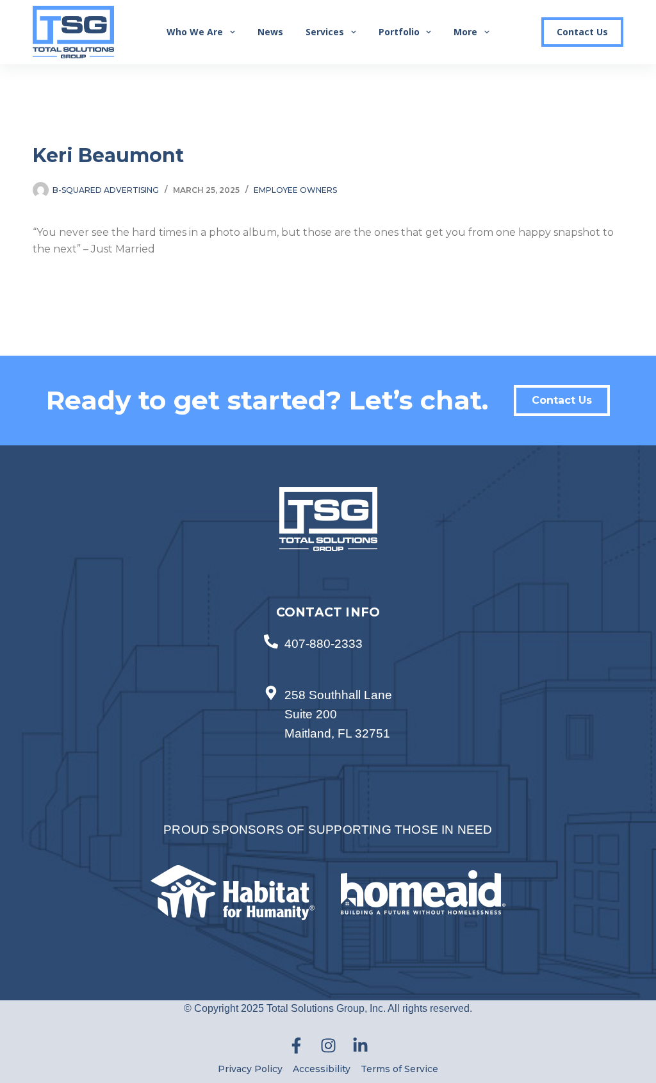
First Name (344, 248)
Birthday (339, 422)
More (465, 32)
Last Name (343, 292)
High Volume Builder (369, 534)
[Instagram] (328, 1046)
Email (334, 205)
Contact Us (582, 32)
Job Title (340, 379)
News (270, 32)
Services (325, 32)
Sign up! (452, 604)
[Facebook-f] (296, 1046)
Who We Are (195, 32)
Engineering (357, 507)
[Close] (583, 124)
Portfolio (399, 32)
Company (341, 336)
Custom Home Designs (374, 494)
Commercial (358, 480)
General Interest (364, 521)
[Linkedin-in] (360, 1046)
